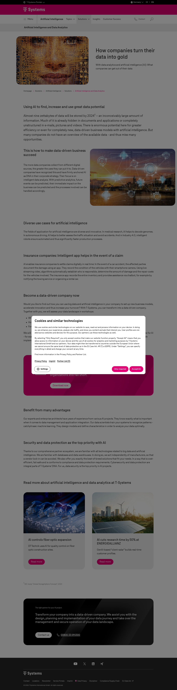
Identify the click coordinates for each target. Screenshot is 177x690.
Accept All (136, 369)
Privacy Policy (41, 361)
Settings (44, 369)
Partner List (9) (63, 361)
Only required (120, 369)
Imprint (52, 361)
